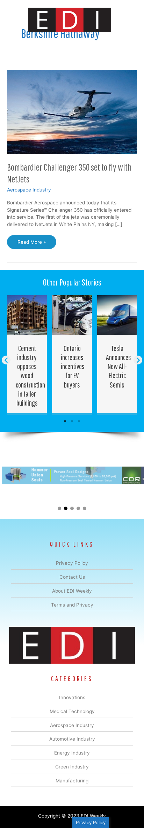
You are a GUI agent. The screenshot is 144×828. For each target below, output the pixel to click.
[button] (6, 360)
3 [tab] (78, 421)
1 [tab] (65, 421)
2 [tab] (72, 421)
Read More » (31, 244)
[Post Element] (27, 354)
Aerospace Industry (29, 190)
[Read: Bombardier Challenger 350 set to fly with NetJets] (72, 111)
